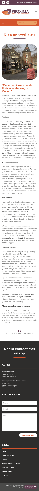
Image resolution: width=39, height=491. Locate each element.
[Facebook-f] (3, 2)
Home (4, 452)
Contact (6, 475)
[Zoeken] (35, 23)
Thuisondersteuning (11, 464)
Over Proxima (8, 456)
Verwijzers (7, 471)
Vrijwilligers (8, 468)
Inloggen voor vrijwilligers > (27, 2)
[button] (36, 12)
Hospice (5, 460)
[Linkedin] (7, 2)
